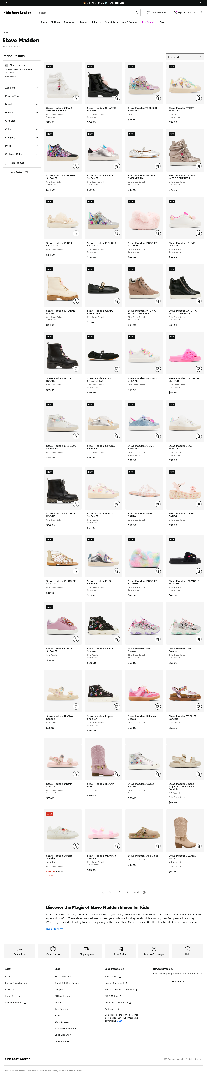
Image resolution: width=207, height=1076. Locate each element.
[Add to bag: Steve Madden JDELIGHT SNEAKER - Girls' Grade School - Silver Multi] (117, 233)
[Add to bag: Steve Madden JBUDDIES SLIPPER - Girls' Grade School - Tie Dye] (158, 571)
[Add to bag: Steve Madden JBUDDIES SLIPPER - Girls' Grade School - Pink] (158, 233)
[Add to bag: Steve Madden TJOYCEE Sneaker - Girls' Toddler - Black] (117, 639)
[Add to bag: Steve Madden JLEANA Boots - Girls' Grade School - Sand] (199, 846)
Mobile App (60, 1002)
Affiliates (9, 989)
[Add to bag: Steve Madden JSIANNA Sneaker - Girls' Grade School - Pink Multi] (158, 706)
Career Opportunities (16, 982)
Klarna (58, 1015)
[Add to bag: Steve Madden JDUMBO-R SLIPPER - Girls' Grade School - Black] (199, 571)
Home (5, 32)
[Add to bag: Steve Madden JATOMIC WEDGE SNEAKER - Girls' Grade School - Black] (199, 301)
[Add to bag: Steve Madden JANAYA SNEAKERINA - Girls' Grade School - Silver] (158, 166)
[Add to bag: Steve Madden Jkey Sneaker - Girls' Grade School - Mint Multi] (199, 639)
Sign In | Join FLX (186, 12)
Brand (8, 104)
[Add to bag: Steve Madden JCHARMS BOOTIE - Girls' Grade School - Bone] (76, 301)
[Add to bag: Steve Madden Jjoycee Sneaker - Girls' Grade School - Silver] (158, 774)
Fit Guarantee (62, 1041)
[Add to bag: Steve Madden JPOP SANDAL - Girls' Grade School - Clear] (158, 504)
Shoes (44, 22)
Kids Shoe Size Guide (65, 1028)
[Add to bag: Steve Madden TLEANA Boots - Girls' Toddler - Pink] (117, 774)
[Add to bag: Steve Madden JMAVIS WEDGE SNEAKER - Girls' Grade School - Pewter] (199, 166)
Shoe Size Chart (63, 1034)
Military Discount (63, 995)
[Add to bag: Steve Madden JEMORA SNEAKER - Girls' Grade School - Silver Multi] (117, 436)
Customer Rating (14, 154)
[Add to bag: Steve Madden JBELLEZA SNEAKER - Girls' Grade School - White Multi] (76, 436)
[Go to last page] (144, 892)
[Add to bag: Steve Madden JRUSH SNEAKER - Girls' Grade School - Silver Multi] (117, 571)
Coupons (59, 989)
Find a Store (10, 76)
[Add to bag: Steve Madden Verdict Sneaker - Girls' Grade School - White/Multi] (76, 846)
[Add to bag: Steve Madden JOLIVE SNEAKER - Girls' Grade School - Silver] (117, 166)
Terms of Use (111, 976)
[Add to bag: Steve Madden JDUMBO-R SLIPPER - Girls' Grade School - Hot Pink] (199, 369)
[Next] (200, 3)
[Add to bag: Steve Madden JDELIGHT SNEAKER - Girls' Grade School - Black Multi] (76, 166)
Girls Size (10, 120)
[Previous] (6, 3)
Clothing (55, 22)
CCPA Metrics (111, 995)
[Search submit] (136, 12)
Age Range (11, 87)
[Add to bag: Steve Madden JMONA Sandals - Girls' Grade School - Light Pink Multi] (76, 774)
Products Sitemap (14, 1002)
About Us (10, 976)
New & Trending (130, 22)
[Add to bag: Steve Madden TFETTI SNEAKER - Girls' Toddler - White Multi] (117, 504)
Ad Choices (110, 1008)
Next (136, 892)
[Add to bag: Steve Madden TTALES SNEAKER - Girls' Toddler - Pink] (76, 639)
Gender (9, 112)
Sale (162, 22)
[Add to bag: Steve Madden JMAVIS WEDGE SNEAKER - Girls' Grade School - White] (76, 98)
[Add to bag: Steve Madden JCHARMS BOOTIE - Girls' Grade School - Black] (117, 98)
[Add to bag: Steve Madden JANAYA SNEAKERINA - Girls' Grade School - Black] (117, 369)
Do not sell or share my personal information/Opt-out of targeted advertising (121, 1017)
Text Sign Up (61, 1008)
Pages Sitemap (13, 995)
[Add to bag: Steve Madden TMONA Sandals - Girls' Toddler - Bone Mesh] (76, 706)
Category (10, 137)
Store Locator (62, 1021)
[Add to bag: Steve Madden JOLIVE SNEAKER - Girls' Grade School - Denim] (158, 436)
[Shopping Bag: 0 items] (201, 12)
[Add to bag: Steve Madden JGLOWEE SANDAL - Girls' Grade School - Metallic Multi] (76, 571)
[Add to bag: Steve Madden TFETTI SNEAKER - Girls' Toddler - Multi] (199, 98)
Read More (52, 928)
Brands (83, 22)
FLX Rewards (149, 22)
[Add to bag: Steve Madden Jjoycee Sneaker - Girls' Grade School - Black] (117, 706)
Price (8, 145)
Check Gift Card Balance (67, 982)
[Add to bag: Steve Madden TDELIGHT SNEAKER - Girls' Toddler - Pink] (158, 98)
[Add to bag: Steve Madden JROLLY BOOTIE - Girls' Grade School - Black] (76, 369)
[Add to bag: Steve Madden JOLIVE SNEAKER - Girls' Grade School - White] (199, 233)
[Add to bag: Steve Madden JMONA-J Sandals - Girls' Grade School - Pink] (117, 846)
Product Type (12, 96)
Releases (96, 22)
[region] (103, 3)
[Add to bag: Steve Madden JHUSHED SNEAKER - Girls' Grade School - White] (158, 369)
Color (8, 129)
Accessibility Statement (117, 1002)
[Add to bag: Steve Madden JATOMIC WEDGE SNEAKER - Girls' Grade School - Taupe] (158, 301)
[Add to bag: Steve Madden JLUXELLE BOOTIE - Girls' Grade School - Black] (76, 504)
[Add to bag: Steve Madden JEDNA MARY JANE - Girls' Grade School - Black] (117, 301)
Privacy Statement (114, 982)
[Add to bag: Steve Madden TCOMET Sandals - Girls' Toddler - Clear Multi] (199, 706)
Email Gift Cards (63, 976)
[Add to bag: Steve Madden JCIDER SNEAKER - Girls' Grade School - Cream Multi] (76, 233)
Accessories (70, 22)
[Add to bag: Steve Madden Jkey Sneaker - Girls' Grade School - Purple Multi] (158, 639)
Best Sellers (111, 22)
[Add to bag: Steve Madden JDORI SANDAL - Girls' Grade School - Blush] (199, 504)
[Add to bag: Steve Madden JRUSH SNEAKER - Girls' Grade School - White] (199, 436)
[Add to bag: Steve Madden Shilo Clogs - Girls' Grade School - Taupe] (158, 846)
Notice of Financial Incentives (120, 989)
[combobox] (88, 12)
